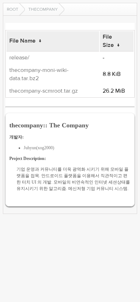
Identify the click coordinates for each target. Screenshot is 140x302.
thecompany (43, 9)
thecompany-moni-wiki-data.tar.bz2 (39, 74)
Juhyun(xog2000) (39, 147)
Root (12, 9)
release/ (19, 57)
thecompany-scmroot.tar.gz (43, 90)
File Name (22, 40)
